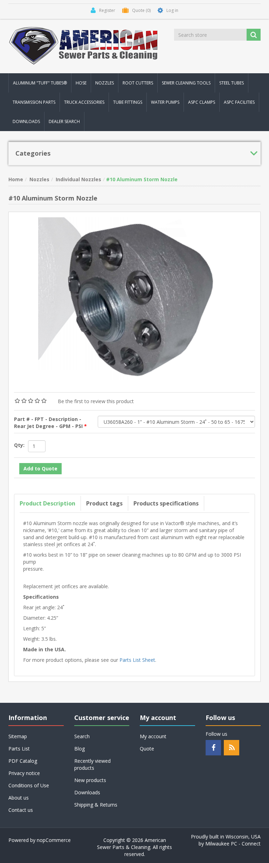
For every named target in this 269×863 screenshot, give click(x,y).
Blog (79, 748)
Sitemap (17, 736)
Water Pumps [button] (165, 102)
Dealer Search (64, 121)
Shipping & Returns (95, 804)
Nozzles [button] (104, 83)
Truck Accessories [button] (84, 102)
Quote (147, 748)
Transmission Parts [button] (34, 102)
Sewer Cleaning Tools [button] (186, 83)
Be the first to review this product (96, 401)
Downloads (26, 121)
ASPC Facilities (239, 102)
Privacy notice (24, 773)
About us (18, 797)
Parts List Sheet (137, 660)
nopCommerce (54, 840)
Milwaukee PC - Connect (233, 843)
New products (90, 780)
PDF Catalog (22, 760)
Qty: (19, 445)
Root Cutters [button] (138, 83)
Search (82, 736)
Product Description (47, 503)
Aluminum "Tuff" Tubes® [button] (40, 83)
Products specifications (166, 503)
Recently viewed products (92, 764)
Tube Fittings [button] (127, 102)
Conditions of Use (28, 785)
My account (153, 736)
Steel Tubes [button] (231, 83)
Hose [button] (81, 83)
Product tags (104, 503)
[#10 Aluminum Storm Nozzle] (134, 297)
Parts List (19, 748)
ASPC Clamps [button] (201, 102)
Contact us (20, 810)
